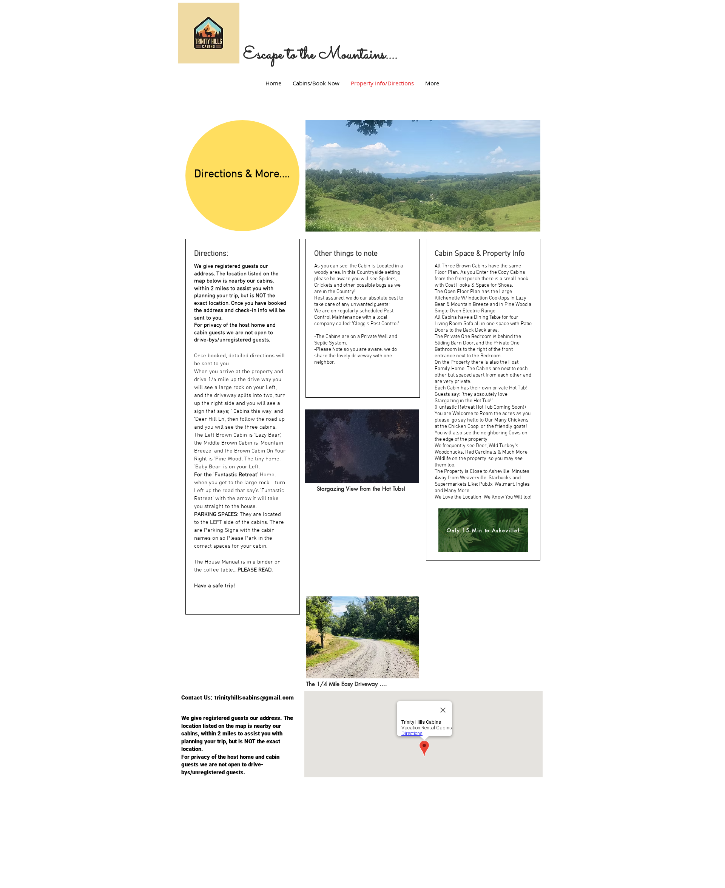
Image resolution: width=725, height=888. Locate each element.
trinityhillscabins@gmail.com (254, 697)
